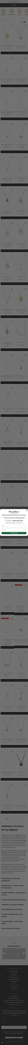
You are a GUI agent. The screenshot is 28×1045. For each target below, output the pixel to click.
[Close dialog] (26, 510)
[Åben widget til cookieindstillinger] (2, 1042)
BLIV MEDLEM (14, 533)
